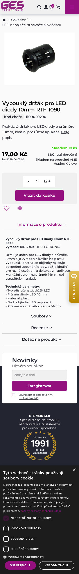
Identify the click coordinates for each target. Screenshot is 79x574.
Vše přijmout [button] (20, 565)
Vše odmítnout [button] (56, 565)
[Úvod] (4, 20)
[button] (39, 556)
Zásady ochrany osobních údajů (41, 511)
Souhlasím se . (36, 396)
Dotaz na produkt (39, 339)
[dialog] (39, 519)
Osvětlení (19, 20)
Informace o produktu (39, 224)
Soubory (39, 316)
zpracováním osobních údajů (36, 396)
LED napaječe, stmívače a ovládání (31, 25)
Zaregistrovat (39, 386)
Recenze (39, 327)
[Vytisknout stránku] (20, 208)
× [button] (74, 470)
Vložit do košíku (39, 195)
